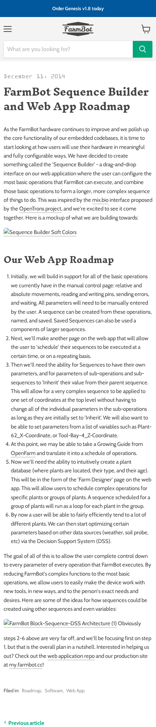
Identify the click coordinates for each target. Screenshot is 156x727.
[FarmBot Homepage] (78, 29)
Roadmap (31, 690)
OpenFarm (23, 453)
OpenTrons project (40, 208)
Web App (75, 690)
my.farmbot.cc (25, 664)
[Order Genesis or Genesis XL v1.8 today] (78, 8)
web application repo (71, 656)
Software (54, 690)
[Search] (142, 49)
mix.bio (100, 200)
